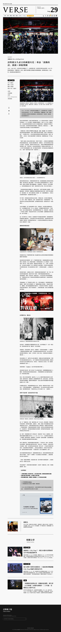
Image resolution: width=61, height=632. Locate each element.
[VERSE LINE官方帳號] (56, 16)
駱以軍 (36, 130)
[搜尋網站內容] (45, 16)
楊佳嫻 (43, 130)
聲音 (14, 15)
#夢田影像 (10, 98)
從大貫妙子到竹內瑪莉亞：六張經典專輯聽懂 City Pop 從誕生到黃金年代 (38, 568)
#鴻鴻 (9, 91)
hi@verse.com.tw (36, 629)
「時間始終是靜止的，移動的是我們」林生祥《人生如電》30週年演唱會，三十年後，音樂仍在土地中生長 (38, 585)
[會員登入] (47, 16)
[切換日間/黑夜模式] (43, 16)
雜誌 (17, 15)
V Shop (24, 15)
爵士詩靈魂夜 (33, 184)
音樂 (13, 80)
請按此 (30, 482)
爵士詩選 (31, 182)
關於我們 (28, 628)
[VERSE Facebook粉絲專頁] (52, 16)
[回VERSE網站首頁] (15, 9)
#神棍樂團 (10, 93)
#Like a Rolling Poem (12, 96)
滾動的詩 (43, 112)
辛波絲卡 (28, 366)
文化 (25, 547)
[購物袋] (50, 16)
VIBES (20, 15)
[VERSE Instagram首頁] (54, 16)
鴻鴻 (40, 130)
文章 (8, 15)
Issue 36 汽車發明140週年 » (41, 7)
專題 (11, 15)
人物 (5, 15)
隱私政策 (32, 628)
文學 (9, 80)
